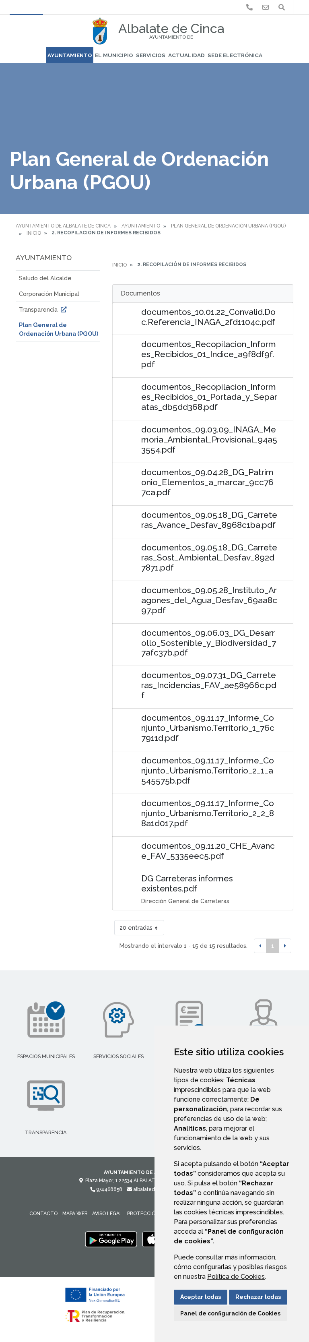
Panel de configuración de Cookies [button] (230, 1313)
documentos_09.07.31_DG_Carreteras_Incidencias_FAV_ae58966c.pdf (208, 685)
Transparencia (39, 309)
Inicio (34, 233)
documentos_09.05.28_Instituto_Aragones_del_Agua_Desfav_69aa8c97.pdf (209, 600)
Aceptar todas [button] (200, 1297)
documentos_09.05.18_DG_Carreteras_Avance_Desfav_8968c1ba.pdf (209, 520)
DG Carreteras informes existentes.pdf (187, 883)
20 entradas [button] (135, 927)
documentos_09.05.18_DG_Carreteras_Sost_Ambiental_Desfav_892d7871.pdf (209, 557)
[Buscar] (281, 7)
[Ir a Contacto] (265, 7)
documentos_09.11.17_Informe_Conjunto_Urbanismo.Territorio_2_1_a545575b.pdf (207, 770)
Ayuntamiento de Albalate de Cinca (63, 226)
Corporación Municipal (49, 293)
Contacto (43, 1213)
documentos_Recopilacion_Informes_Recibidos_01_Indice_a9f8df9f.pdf (208, 354)
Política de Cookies (236, 1276)
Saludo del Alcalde (45, 278)
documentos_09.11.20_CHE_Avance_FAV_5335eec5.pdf (208, 851)
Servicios (150, 55)
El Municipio (114, 55)
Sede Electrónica (235, 55)
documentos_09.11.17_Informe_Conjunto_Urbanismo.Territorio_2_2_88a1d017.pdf (207, 813)
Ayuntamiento (69, 55)
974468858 (108, 1189)
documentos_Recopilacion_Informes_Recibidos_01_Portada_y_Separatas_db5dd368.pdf (209, 397)
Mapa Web (74, 1213)
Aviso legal (107, 1213)
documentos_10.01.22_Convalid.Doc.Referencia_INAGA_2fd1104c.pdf (208, 317)
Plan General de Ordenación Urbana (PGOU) (228, 226)
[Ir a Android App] (111, 1239)
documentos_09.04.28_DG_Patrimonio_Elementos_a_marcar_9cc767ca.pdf (207, 482)
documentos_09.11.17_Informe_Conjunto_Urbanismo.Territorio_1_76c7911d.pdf (207, 728)
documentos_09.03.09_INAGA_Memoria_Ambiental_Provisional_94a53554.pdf (209, 439)
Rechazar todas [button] (258, 1297)
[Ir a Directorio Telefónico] (249, 7)
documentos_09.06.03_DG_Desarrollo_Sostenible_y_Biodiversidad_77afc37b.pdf (208, 643)
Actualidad (186, 55)
